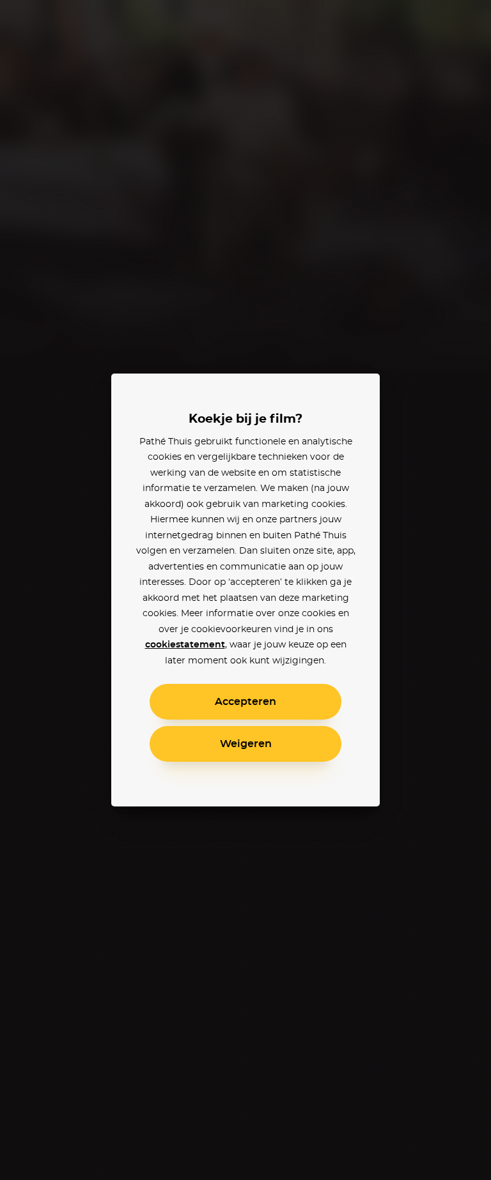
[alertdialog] (245, 590)
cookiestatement (185, 644)
